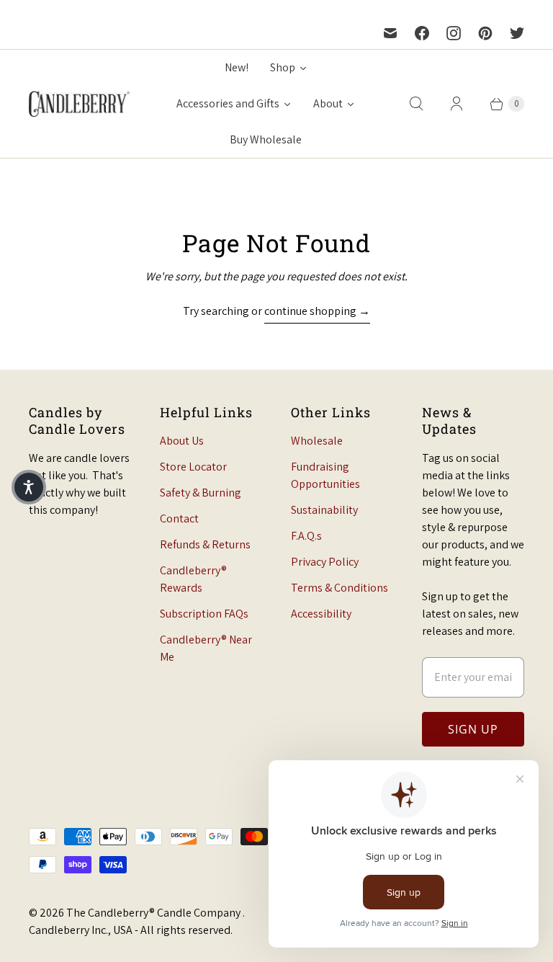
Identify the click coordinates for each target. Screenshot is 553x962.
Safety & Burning (200, 492)
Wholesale (317, 440)
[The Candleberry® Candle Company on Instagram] (453, 33)
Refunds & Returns (205, 544)
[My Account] (456, 103)
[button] (29, 487)
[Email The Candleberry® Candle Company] (390, 33)
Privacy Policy (325, 561)
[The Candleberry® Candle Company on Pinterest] (485, 33)
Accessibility (321, 613)
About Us (182, 440)
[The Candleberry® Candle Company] (79, 103)
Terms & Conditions (339, 587)
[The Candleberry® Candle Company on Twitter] (517, 33)
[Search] (416, 103)
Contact (179, 518)
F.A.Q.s (306, 535)
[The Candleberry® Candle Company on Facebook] (422, 33)
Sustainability (324, 509)
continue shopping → (317, 311)
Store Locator (193, 466)
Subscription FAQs (204, 613)
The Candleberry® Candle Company (154, 912)
